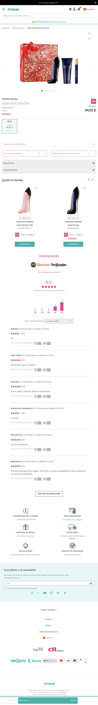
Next (93, 179)
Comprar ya (24, 244)
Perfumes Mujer (18, 28)
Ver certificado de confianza (49, 272)
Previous (89, 179)
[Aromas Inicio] (13, 9)
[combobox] (49, 15)
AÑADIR (49, 699)
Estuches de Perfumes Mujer (38, 28)
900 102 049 (31, 520)
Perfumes (5, 28)
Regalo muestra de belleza (14, 144)
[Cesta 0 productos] (79, 9)
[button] (9, 63)
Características (10, 170)
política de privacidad (28, 588)
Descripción (8, 163)
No (46, 343)
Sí (37, 343)
